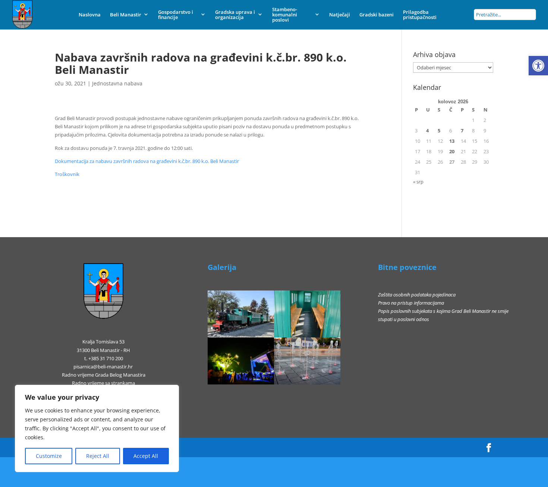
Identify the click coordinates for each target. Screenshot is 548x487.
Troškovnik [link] (67, 174)
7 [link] (462, 130)
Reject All (97, 455)
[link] (538, 65)
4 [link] (427, 130)
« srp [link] (418, 181)
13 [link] (451, 141)
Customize (49, 455)
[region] (97, 428)
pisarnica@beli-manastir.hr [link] (103, 366)
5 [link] (439, 130)
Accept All (145, 455)
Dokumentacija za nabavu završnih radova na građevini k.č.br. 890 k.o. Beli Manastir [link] (147, 161)
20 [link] (451, 151)
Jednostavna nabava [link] (117, 83)
